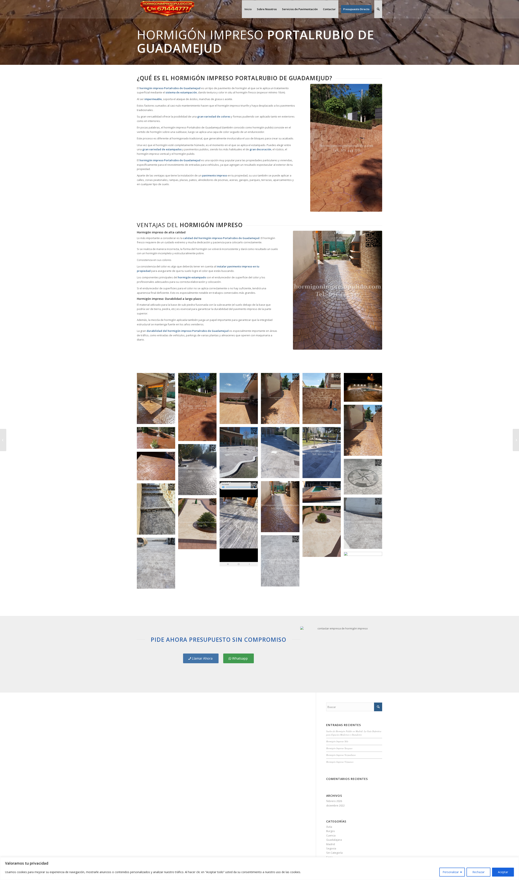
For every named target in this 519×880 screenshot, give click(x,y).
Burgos (330, 831)
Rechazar (478, 872)
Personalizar (451, 872)
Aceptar (503, 872)
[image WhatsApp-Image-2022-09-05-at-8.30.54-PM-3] (157, 565)
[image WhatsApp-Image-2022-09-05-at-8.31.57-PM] (157, 510)
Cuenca (331, 835)
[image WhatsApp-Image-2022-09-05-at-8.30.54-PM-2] (281, 562)
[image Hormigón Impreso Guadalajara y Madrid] (281, 508)
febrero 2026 (334, 801)
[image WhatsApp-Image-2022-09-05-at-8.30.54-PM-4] (364, 579)
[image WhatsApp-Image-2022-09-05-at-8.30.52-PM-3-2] (281, 400)
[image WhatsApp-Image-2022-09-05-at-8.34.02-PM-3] (157, 400)
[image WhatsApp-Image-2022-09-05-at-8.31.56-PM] (364, 525)
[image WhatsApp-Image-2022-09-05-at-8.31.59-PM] (199, 471)
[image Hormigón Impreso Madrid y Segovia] (364, 478)
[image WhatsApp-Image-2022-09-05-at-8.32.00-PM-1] (157, 439)
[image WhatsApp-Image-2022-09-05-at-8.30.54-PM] (199, 525)
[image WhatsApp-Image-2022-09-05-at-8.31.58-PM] (323, 493)
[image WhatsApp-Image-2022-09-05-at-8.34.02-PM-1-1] (199, 408)
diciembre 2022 (335, 805)
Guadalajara (334, 840)
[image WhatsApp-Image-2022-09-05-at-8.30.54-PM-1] (323, 533)
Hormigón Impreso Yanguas (339, 748)
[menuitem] (248, 9)
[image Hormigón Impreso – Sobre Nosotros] (323, 400)
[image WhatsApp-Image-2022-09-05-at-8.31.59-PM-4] (364, 389)
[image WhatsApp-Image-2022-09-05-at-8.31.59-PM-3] (240, 454)
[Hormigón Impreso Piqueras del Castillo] (3, 440)
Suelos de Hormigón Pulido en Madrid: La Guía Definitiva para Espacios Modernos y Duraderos (353, 733)
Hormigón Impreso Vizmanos (339, 761)
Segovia (331, 848)
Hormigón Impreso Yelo (337, 741)
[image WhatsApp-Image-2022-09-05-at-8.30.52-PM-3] (364, 432)
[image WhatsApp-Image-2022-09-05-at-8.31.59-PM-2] (281, 454)
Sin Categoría (334, 852)
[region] (259, 868)
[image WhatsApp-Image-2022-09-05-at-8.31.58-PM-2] (240, 525)
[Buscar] (378, 9)
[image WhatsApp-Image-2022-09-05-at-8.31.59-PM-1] (323, 454)
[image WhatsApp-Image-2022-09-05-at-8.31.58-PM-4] (157, 468)
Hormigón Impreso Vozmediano (341, 754)
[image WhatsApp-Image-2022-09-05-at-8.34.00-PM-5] (240, 400)
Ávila (329, 827)
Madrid (330, 844)
